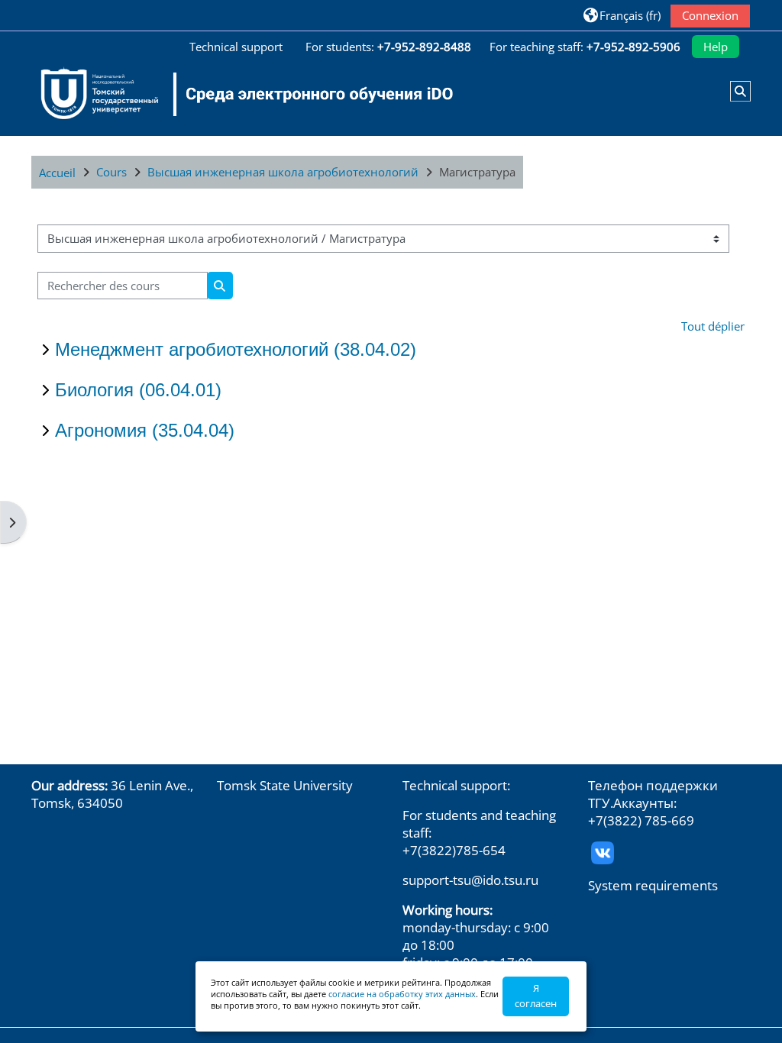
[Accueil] (237, 94)
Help (715, 46)
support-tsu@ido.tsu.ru (470, 880)
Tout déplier (713, 326)
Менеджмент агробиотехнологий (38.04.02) (235, 349)
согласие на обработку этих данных (402, 993)
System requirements (653, 885)
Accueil (57, 172)
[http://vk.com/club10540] (602, 851)
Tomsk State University (285, 785)
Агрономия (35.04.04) (144, 430)
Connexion (710, 15)
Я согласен (536, 995)
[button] (622, 15)
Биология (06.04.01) (138, 389)
